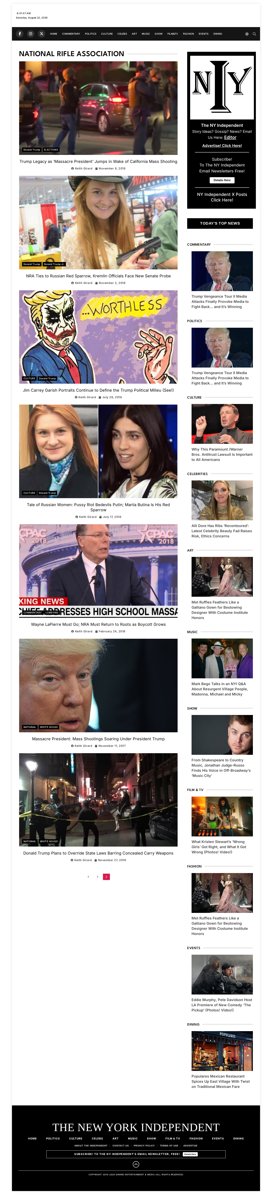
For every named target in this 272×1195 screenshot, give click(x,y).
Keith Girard (84, 168)
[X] (41, 34)
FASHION (188, 33)
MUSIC (146, 33)
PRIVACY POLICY (144, 1145)
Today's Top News (220, 223)
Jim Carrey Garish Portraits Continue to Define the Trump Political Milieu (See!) (98, 390)
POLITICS (90, 33)
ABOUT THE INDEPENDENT (91, 1145)
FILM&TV (172, 33)
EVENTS (204, 33)
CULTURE (107, 33)
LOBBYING (52, 612)
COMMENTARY (71, 33)
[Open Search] (254, 34)
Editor (230, 137)
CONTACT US (121, 1145)
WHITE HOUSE (49, 727)
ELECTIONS (51, 149)
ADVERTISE (190, 1145)
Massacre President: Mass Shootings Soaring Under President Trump (98, 738)
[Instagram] (30, 34)
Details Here (190, 1154)
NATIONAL (29, 727)
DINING (217, 33)
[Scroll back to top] (136, 1164)
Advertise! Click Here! (222, 145)
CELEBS (122, 33)
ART (134, 33)
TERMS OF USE (169, 1145)
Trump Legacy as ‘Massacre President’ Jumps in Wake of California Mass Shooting (98, 161)
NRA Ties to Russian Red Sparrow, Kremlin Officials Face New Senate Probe (98, 276)
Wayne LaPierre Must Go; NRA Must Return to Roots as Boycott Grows (98, 624)
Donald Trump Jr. (54, 264)
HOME (53, 33)
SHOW (158, 33)
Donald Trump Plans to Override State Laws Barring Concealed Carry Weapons (98, 853)
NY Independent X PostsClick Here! (222, 197)
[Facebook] (19, 34)
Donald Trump (31, 149)
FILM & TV (172, 1138)
